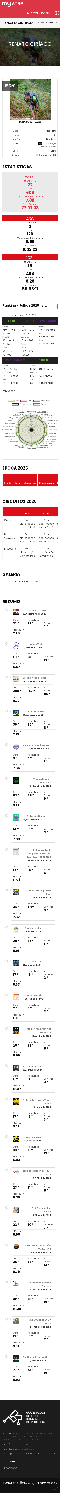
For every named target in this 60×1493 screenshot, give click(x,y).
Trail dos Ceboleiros (33, 995)
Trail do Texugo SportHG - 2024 (37, 1173)
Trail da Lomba (32, 928)
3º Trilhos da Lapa (32, 1066)
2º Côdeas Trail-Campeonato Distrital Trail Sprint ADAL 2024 (39, 853)
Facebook (10, 1468)
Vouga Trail (36, 644)
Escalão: (6, 336)
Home (41, 22)
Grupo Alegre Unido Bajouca (48, 145)
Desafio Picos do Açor (34, 677)
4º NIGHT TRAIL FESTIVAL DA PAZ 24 (38, 1031)
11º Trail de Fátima (35, 711)
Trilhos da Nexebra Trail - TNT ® (37, 1102)
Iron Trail (36, 961)
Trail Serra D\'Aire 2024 (36, 1357)
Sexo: (5, 347)
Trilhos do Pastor (32, 1137)
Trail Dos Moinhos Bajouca (41, 1210)
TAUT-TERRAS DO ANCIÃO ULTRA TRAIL (37, 1247)
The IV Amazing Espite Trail (39, 892)
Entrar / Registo (40, 13)
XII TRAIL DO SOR (37, 610)
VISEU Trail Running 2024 (36, 745)
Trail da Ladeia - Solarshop (42, 781)
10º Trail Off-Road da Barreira (39, 1284)
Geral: (5, 326)
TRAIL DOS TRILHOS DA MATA (39, 1321)
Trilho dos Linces (36, 816)
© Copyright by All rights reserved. (29, 1483)
